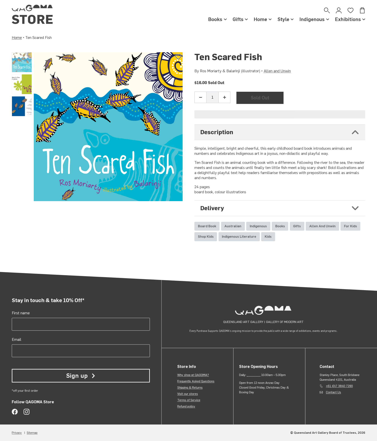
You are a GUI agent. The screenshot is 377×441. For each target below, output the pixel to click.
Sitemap (32, 433)
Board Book (207, 226)
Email (16, 339)
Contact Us (333, 392)
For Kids (350, 226)
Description (216, 132)
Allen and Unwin (277, 71)
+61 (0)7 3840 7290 (339, 386)
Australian (232, 226)
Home (260, 19)
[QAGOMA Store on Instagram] (26, 412)
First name (21, 313)
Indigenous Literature (239, 236)
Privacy (17, 433)
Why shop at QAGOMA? (193, 375)
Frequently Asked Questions (195, 381)
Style (283, 19)
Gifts (238, 19)
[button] (279, 114)
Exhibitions (348, 19)
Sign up (77, 375)
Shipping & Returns (190, 387)
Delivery (212, 208)
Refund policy (186, 406)
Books (215, 19)
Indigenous (312, 19)
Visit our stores (187, 394)
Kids (268, 236)
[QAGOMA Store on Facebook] (15, 412)
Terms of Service (188, 400)
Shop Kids (206, 236)
